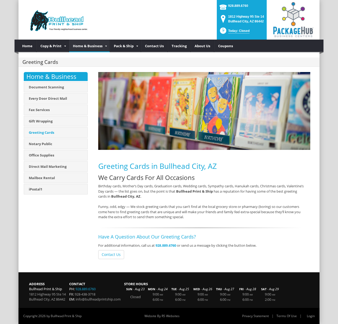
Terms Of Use (286, 316)
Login (311, 316)
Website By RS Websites (162, 316)
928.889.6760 (238, 6)
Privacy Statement (255, 316)
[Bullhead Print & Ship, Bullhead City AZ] (57, 20)
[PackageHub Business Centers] (293, 19)
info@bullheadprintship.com (98, 299)
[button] (234, 32)
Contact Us (111, 254)
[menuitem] (27, 46)
